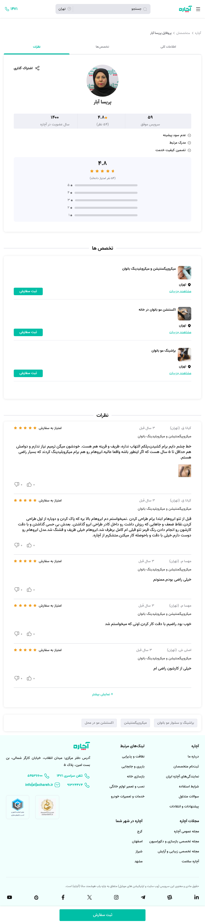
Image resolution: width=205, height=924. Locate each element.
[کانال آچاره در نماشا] (36, 897)
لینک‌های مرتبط (132, 746)
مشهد (138, 861)
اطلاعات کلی (168, 46)
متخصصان (183, 33)
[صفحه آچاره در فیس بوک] (63, 897)
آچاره (198, 33)
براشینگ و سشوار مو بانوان (175, 723)
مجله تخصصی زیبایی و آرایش (178, 851)
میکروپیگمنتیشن (135, 723)
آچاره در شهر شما (129, 821)
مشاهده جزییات (180, 291)
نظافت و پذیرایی (133, 756)
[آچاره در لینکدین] (196, 897)
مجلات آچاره (189, 821)
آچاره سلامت (190, 861)
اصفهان (137, 841)
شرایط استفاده (189, 786)
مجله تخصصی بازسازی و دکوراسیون (174, 841)
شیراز (139, 851)
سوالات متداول (189, 796)
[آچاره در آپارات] (169, 897)
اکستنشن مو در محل (99, 723)
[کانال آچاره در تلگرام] (143, 897)
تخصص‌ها (102, 46)
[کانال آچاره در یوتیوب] (9, 897)
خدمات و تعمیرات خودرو (127, 796)
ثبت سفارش (102, 915)
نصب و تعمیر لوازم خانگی (127, 786)
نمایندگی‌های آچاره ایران (182, 776)
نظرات (36, 46)
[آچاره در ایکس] (89, 897)
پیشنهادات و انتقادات (184, 806)
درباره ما (193, 756)
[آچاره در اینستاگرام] (116, 897)
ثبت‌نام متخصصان (186, 766)
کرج (139, 831)
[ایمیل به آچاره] (42, 785)
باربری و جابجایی (133, 766)
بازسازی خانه (135, 776)
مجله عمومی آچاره (186, 831)
